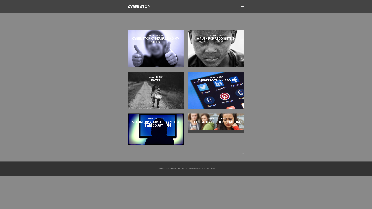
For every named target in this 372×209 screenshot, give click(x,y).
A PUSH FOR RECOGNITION (216, 38)
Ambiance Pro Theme (177, 168)
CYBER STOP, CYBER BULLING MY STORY (155, 40)
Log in (213, 168)
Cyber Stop (139, 6)
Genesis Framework (194, 168)
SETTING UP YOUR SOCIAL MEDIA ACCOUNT (155, 123)
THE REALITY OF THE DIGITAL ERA (216, 122)
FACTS (155, 80)
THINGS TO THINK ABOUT (216, 80)
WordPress (206, 168)
